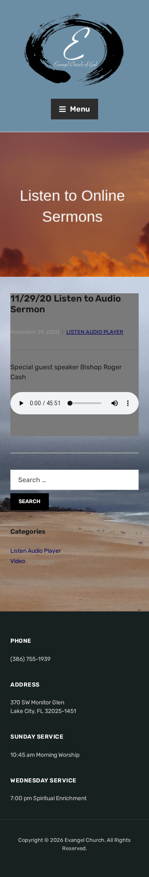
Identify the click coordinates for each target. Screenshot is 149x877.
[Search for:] (74, 480)
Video (17, 561)
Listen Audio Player (94, 332)
